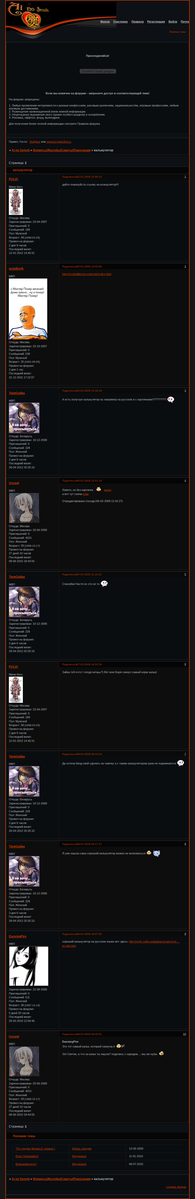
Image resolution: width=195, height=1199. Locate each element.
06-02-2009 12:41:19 (89, 480)
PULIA (13, 179)
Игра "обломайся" (27, 1156)
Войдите (35, 141)
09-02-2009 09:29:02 (89, 1034)
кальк (107, 489)
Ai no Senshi (21, 150)
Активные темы (177, 32)
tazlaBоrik (16, 268)
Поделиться (69, 176)
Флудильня (79, 1156)
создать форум (176, 1186)
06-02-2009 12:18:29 (89, 390)
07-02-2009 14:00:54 (89, 664)
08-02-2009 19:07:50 (89, 934)
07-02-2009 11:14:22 (89, 574)
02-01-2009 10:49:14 (89, 176)
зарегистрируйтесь (58, 141)
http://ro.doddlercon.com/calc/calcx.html (86, 273)
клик (86, 493)
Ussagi (14, 483)
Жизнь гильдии (81, 1148)
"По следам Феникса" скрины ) (35, 1148)
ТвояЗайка (17, 393)
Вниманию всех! (26, 1164)
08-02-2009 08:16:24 (89, 754)
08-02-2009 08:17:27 (89, 844)
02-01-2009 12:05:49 (89, 266)
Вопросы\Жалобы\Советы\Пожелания (62, 150)
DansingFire (17, 936)
